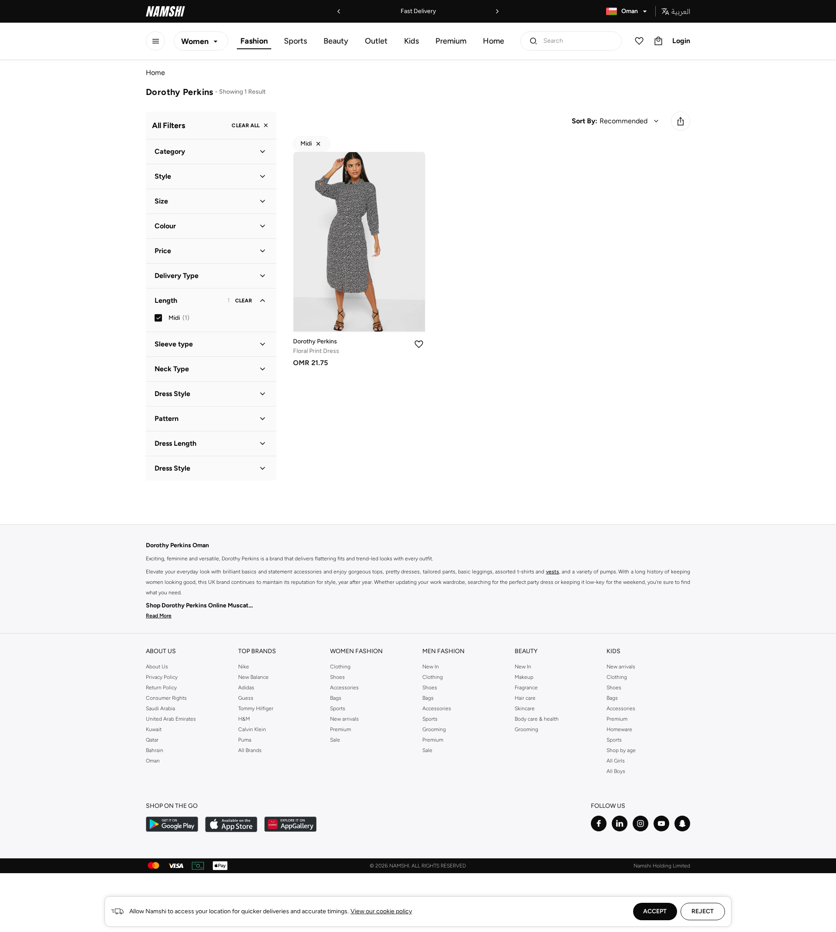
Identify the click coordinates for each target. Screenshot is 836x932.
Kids (411, 41)
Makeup (524, 677)
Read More (159, 616)
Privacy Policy (162, 677)
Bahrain (154, 750)
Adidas (246, 688)
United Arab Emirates (171, 719)
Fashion (254, 41)
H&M (244, 719)
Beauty (336, 41)
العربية (680, 11)
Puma (244, 740)
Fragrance (526, 688)
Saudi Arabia (160, 708)
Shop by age (621, 750)
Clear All (246, 125)
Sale (335, 740)
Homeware (619, 729)
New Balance (253, 677)
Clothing (340, 667)
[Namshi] (165, 11)
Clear (243, 301)
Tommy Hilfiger (255, 708)
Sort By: (584, 121)
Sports (295, 41)
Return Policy (161, 688)
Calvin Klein (252, 729)
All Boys (616, 771)
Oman (153, 761)
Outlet (376, 41)
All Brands (250, 750)
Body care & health (537, 719)
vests (552, 572)
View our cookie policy (381, 911)
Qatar (152, 740)
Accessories (344, 688)
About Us (157, 667)
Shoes (337, 677)
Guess (245, 698)
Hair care (525, 698)
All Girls (616, 761)
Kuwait (154, 729)
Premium (450, 41)
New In (430, 667)
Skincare (525, 708)
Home (493, 41)
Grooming (434, 729)
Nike (243, 667)
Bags (335, 698)
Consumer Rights (166, 698)
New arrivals (344, 719)
